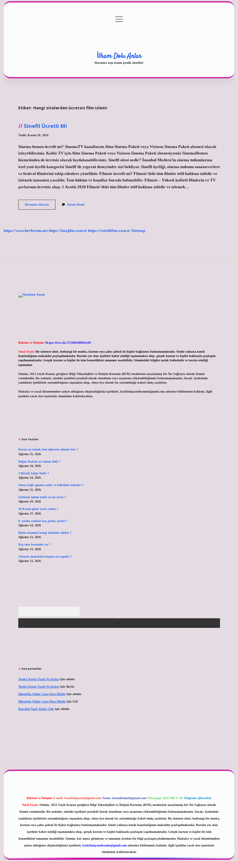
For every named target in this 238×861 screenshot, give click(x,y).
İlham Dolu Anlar (119, 56)
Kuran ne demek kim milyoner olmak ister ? (48, 449)
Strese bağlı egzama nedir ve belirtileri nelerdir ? (50, 485)
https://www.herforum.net (26, 230)
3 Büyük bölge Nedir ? (33, 473)
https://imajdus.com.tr (68, 230)
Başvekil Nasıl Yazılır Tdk (36, 709)
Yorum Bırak (76, 204)
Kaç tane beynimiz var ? (34, 544)
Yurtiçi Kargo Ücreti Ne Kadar (38, 679)
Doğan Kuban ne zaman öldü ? (39, 461)
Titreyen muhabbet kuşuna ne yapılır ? (45, 556)
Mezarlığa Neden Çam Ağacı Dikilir (42, 694)
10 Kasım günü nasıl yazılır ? (38, 509)
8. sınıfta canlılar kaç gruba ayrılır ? (43, 521)
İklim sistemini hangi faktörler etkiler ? (44, 532)
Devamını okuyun (40, 206)
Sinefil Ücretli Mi (45, 125)
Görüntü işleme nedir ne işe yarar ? (42, 497)
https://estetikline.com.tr (109, 230)
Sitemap (138, 230)
